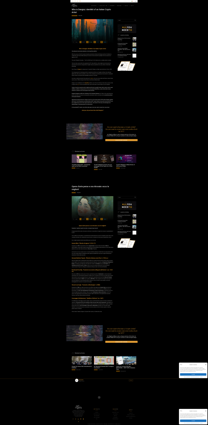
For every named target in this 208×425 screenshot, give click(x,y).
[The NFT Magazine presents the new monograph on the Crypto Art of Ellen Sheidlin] (104, 158)
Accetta (193, 420)
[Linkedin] (77, 1)
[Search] (135, 20)
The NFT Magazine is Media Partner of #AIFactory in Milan (125, 165)
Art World (95, 169)
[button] (205, 411)
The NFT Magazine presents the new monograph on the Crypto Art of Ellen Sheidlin (103, 166)
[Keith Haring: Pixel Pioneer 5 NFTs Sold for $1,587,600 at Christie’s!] (134, 56)
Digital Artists (74, 15)
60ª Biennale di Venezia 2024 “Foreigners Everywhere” (122, 44)
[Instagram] (75, 1)
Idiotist (92, 78)
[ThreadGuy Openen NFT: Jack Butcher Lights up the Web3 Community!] (82, 158)
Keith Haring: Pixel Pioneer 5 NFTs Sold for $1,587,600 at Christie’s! (124, 55)
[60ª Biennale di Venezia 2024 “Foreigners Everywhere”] (134, 44)
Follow (131, 380)
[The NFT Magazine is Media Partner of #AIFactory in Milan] (126, 158)
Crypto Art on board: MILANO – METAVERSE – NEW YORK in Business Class (124, 49)
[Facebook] (73, 1)
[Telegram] (83, 419)
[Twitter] (78, 422)
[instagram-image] (80, 387)
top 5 (78, 84)
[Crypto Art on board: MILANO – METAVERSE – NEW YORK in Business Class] (134, 50)
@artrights (81, 379)
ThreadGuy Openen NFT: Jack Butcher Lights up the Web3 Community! (81, 165)
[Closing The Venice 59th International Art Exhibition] (134, 39)
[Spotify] (80, 1)
